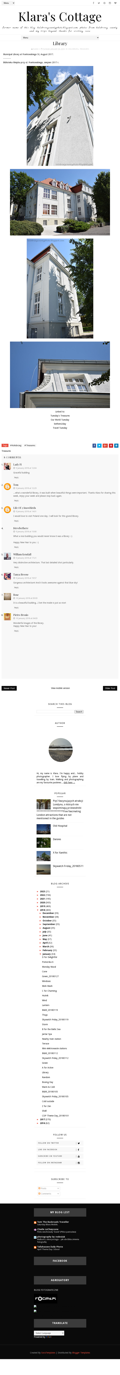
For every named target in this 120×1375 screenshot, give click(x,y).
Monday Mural (49, 967)
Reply (16, 477)
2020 (43, 902)
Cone (44, 971)
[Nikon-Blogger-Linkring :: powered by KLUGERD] (58, 1311)
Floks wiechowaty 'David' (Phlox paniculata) (56, 1232)
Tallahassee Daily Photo (50, 1246)
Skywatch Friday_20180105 (55, 1096)
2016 (43, 1123)
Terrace (45, 1043)
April (45, 943)
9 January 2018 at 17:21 (26, 558)
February (48, 950)
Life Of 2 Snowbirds (24, 507)
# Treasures (30, 445)
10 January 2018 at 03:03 (27, 598)
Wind (44, 1000)
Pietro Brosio (20, 615)
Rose (16, 594)
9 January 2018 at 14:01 (26, 511)
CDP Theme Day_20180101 (55, 1115)
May (45, 939)
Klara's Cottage (60, 16)
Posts (43, 1188)
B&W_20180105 (50, 1091)
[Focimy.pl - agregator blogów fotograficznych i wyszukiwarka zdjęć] (45, 1298)
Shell (44, 1111)
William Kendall (22, 554)
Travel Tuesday (60, 428)
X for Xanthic (60, 852)
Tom (15, 484)
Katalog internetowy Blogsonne (49, 1316)
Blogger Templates (81, 1352)
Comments (45, 1193)
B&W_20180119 (50, 1010)
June (45, 935)
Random (46, 1077)
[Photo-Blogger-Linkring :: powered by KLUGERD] (58, 1306)
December (49, 913)
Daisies (57, 839)
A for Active (47, 1067)
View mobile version (60, 688)
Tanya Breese (20, 574)
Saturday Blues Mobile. (47, 1224)
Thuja (45, 1015)
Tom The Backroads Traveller (53, 1222)
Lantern (45, 1005)
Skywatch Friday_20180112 (55, 1058)
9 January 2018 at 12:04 (26, 468)
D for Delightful (49, 957)
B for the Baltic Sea (51, 1029)
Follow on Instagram (50, 1163)
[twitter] (99, 3)
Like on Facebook (47, 1149)
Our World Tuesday (60, 419)
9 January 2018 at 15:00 (26, 531)
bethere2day (60, 424)
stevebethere (20, 528)
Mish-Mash (47, 986)
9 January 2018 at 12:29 (26, 488)
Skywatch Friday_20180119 (55, 1019)
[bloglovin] (115, 3)
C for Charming (49, 991)
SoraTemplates (48, 1352)
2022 (43, 895)
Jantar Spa (47, 1034)
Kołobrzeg (73, 49)
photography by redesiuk (51, 1237)
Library (45, 1072)
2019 (43, 906)
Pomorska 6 (47, 962)
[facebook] (93, 3)
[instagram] (110, 3)
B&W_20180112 (50, 1053)
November (49, 917)
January (47, 954)
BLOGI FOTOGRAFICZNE (46, 1290)
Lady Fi (17, 464)
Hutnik (45, 995)
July (45, 931)
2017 (43, 1119)
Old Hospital (60, 825)
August (47, 928)
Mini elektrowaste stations (54, 1048)
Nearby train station (51, 1039)
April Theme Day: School (48, 1249)
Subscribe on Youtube (50, 1156)
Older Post (110, 688)
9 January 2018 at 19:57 (26, 578)
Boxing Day (47, 1082)
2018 (43, 910)
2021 (43, 899)
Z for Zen (46, 1106)
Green (45, 1063)
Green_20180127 (50, 976)
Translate (56, 1337)
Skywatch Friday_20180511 (68, 866)
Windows (46, 981)
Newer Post (9, 688)
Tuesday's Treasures (60, 415)
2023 (43, 891)
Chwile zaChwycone (47, 1229)
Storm (45, 1024)
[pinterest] (104, 3)
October (47, 920)
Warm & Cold (48, 1087)
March (46, 946)
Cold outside (48, 1101)
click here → (69, 782)
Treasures (84, 49)
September (49, 924)
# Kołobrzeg (15, 445)
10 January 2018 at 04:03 (27, 618)
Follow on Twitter (48, 1143)
